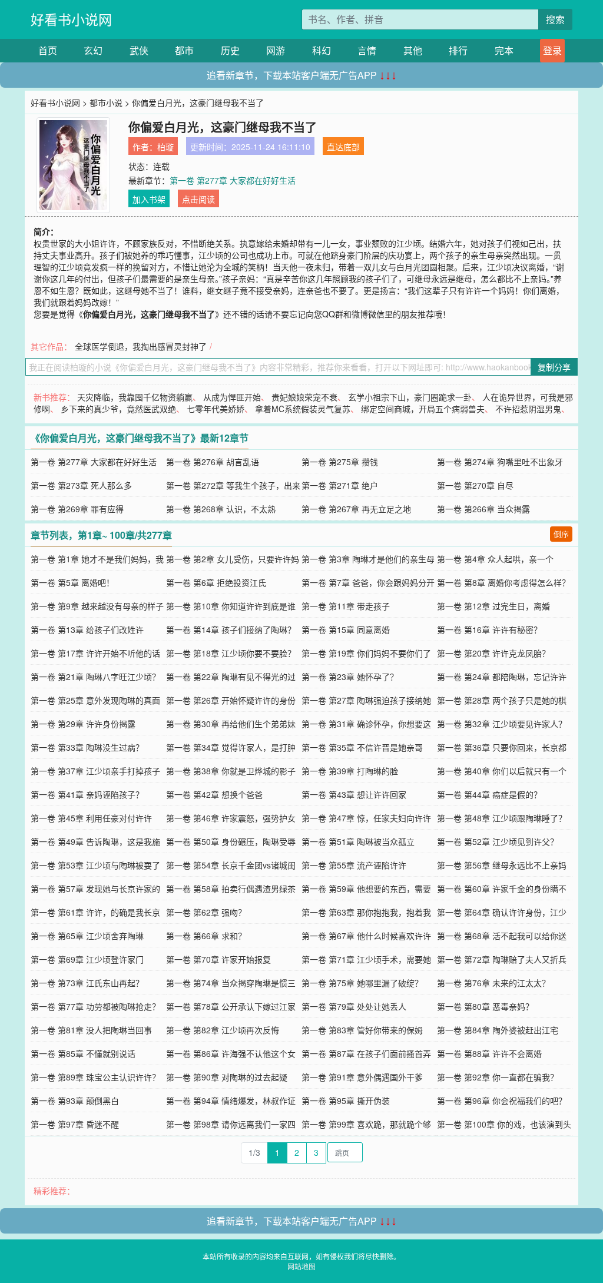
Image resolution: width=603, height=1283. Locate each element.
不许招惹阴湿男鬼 (528, 409)
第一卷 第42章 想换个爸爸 (214, 794)
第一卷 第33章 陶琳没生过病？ (87, 747)
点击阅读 (198, 199)
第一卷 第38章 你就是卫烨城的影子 (231, 771)
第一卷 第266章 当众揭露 (483, 509)
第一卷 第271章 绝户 (340, 485)
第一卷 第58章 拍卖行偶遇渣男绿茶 (231, 888)
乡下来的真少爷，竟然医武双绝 (118, 409)
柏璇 (165, 146)
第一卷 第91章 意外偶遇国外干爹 (362, 1077)
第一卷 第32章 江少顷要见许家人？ (501, 724)
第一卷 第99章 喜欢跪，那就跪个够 (366, 1124)
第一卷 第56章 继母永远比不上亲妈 (501, 865)
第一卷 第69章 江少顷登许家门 (87, 959)
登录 (552, 50)
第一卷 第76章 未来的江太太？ (493, 983)
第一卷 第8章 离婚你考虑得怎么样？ (503, 582)
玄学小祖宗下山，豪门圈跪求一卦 (410, 397)
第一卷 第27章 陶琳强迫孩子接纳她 (366, 700)
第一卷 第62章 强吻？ (206, 912)
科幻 (321, 50)
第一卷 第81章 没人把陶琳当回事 (91, 1030)
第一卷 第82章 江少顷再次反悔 (222, 1030)
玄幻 (93, 50)
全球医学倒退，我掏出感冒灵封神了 (141, 346)
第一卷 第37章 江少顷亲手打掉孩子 (95, 771)
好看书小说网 (71, 19)
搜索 (555, 19)
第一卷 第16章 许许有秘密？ (489, 629)
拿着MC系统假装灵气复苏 (302, 409)
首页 (47, 50)
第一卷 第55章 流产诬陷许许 (354, 865)
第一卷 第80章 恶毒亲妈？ (485, 1006)
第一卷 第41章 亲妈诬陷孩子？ (87, 794)
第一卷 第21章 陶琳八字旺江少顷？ (95, 676)
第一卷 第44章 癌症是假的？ (489, 794)
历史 (230, 50)
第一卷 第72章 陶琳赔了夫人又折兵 (501, 959)
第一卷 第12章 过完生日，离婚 (493, 606)
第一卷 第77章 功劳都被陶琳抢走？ (95, 1006)
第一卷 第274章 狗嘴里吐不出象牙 (500, 462)
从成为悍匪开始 (232, 397)
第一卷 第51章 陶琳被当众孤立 (358, 841)
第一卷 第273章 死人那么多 (81, 485)
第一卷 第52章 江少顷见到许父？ (497, 841)
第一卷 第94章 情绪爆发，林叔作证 (231, 1100)
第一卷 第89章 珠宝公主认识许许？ (95, 1077)
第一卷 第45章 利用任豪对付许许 (91, 818)
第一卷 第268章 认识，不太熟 (221, 509)
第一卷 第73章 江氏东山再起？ (87, 983)
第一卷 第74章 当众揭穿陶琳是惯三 (231, 983)
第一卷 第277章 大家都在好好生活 (233, 180)
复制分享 (554, 367)
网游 (275, 50)
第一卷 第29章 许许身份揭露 (83, 724)
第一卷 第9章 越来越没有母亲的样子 (97, 606)
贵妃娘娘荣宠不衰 (304, 397)
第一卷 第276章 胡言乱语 (212, 462)
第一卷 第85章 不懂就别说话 (83, 1053)
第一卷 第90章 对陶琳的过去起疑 (226, 1077)
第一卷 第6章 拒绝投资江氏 (216, 582)
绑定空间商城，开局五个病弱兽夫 (423, 409)
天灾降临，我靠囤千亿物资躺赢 (135, 397)
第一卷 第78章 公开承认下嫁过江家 (231, 1006)
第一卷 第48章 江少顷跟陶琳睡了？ (501, 818)
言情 (366, 50)
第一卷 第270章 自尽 (475, 485)
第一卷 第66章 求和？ (206, 935)
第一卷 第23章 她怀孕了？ (350, 676)
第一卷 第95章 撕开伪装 (346, 1100)
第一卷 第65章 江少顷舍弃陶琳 (87, 935)
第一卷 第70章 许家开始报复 (218, 959)
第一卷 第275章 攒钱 (340, 462)
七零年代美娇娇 (215, 409)
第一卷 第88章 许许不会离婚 (489, 1053)
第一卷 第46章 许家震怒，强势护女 (231, 818)
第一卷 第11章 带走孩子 (346, 606)
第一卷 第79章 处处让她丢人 (354, 1006)
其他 (412, 50)
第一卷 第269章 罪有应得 (77, 509)
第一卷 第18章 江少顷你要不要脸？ (231, 653)
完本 (504, 50)
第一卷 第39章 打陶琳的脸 (350, 771)
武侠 (139, 50)
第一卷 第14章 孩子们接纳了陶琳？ (231, 629)
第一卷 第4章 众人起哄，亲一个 (495, 559)
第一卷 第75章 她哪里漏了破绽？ (362, 983)
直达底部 (343, 146)
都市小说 (106, 102)
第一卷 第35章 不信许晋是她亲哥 (362, 747)
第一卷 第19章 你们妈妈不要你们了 (366, 653)
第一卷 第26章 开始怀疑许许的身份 (231, 700)
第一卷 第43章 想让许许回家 (354, 794)
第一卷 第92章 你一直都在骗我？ (497, 1077)
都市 (184, 50)
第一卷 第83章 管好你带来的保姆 (362, 1030)
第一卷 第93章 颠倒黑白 (75, 1100)
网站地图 (301, 1266)
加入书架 (148, 199)
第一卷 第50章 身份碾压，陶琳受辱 (231, 841)
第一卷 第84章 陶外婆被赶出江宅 (497, 1030)
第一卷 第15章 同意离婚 (346, 629)
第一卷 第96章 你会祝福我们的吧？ (501, 1100)
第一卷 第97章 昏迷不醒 (75, 1124)
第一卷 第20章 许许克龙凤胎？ (493, 653)
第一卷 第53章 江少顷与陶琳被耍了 (95, 865)
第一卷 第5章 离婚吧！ (72, 582)
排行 (458, 50)
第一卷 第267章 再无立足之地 (356, 509)
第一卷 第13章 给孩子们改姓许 (87, 629)
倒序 (561, 533)
